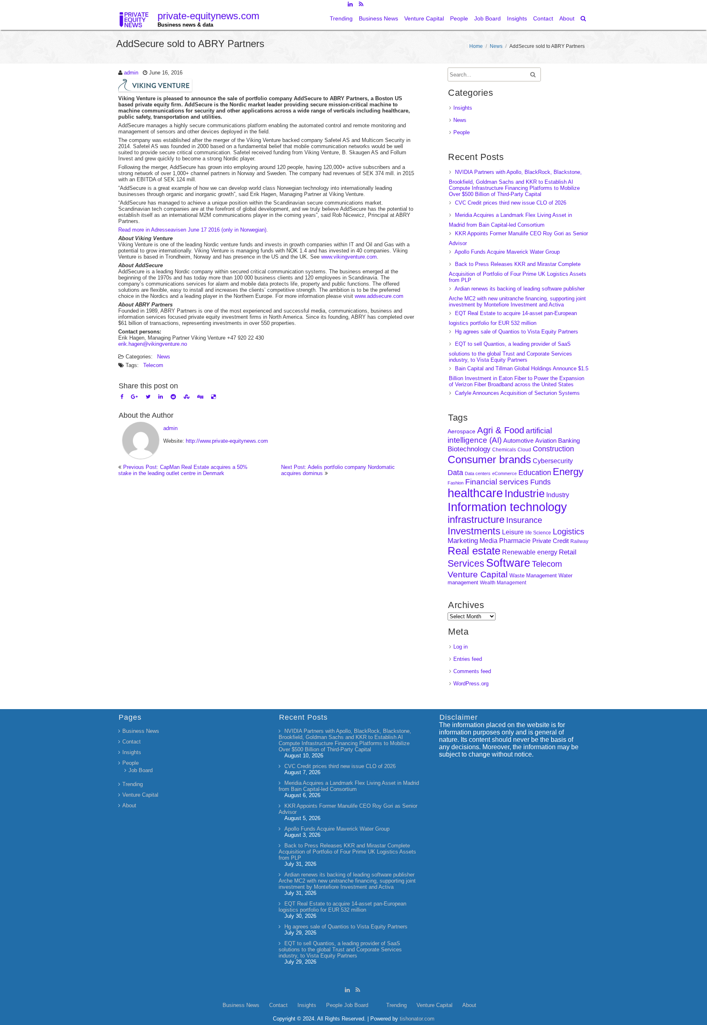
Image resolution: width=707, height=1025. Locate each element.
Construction (553, 449)
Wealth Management (503, 583)
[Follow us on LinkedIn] (350, 4)
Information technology (507, 507)
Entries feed (467, 659)
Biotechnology (469, 449)
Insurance (524, 520)
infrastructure (476, 519)
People (459, 18)
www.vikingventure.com (349, 257)
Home (476, 46)
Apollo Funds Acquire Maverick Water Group (507, 252)
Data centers (478, 473)
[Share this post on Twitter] (148, 396)
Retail (567, 552)
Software (508, 563)
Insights (517, 18)
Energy (568, 471)
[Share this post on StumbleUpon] (186, 396)
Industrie (524, 493)
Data (455, 473)
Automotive (518, 440)
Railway (579, 541)
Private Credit (550, 540)
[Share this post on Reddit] (173, 396)
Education (534, 473)
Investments (474, 530)
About (566, 18)
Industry (557, 494)
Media (489, 540)
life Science (538, 532)
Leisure (513, 532)
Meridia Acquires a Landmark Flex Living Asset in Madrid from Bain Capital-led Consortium (349, 786)
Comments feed (472, 671)
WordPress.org (471, 683)
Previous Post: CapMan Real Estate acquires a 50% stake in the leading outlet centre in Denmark (183, 470)
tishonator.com (417, 1019)
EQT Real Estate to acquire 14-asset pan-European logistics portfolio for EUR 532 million (342, 907)
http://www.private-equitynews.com (227, 441)
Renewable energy (529, 552)
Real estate (474, 550)
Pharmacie (515, 540)
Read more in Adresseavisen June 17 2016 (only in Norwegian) (192, 230)
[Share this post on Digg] (200, 396)
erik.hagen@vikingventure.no (152, 344)
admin (131, 73)
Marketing (463, 541)
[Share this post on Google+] (134, 396)
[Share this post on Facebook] (121, 396)
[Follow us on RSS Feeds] (361, 4)
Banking (569, 440)
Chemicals (504, 450)
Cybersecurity (553, 460)
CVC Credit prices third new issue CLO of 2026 (510, 203)
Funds (540, 482)
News (496, 46)
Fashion (456, 482)
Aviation (545, 440)
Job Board (487, 18)
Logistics (568, 531)
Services (466, 563)
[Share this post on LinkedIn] (160, 396)
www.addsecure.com (379, 296)
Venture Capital (424, 18)
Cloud (524, 449)
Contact (543, 18)
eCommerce (504, 473)
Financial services (497, 482)
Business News (378, 18)
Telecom (153, 365)
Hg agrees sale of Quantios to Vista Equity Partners (516, 332)
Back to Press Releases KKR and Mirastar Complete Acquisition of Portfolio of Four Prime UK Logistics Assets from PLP (517, 272)
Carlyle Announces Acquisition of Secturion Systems (517, 393)
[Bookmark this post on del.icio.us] (213, 396)
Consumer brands (489, 459)
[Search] (584, 18)
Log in (460, 647)
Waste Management (533, 575)
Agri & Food (500, 430)
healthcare (475, 493)
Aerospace (461, 431)
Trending (341, 18)
